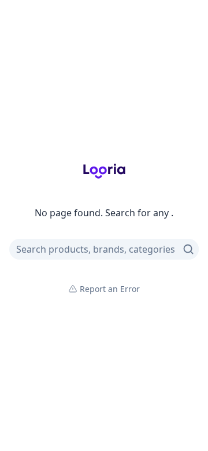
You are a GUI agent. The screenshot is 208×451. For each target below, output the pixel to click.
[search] (188, 249)
